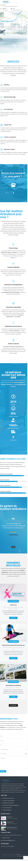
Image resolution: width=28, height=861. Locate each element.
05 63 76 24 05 (5, 10)
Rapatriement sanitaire (8, 803)
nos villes (11, 846)
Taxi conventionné (7, 807)
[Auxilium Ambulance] (6, 2)
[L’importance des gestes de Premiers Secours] (13, 624)
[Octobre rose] (13, 584)
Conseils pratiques (7, 647)
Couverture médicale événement (11, 805)
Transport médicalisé (14, 607)
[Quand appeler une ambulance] (13, 665)
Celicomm (18, 854)
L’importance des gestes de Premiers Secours (13, 645)
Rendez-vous (13, 30)
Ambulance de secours (8, 798)
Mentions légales (21, 856)
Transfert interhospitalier (8, 800)
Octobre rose (13, 605)
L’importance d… (10, 822)
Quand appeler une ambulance (13, 685)
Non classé (7, 607)
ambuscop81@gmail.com (18, 10)
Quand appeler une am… (12, 827)
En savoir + (13, 617)
